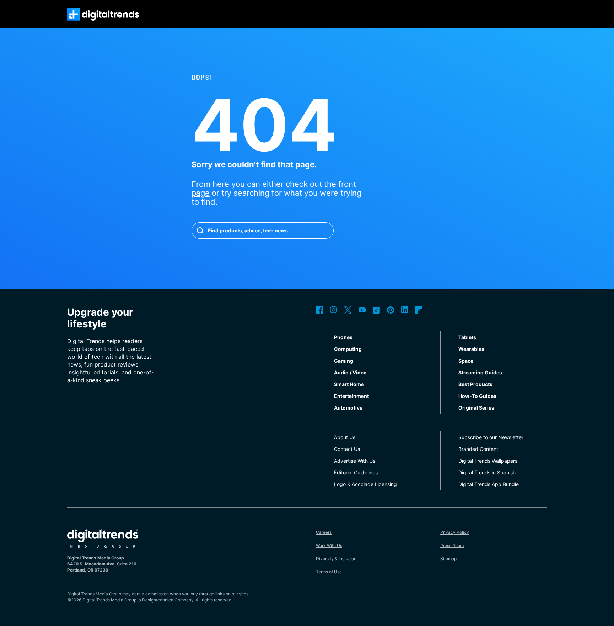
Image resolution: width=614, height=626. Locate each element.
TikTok (376, 310)
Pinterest (390, 310)
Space (465, 361)
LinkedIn (404, 310)
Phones (343, 337)
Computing (348, 349)
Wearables (471, 349)
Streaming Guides (480, 372)
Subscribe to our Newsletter (490, 437)
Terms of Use (329, 571)
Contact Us (347, 449)
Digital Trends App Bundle (488, 484)
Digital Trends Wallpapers (487, 461)
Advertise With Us (354, 461)
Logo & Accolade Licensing (365, 484)
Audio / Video (350, 372)
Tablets (467, 337)
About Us (344, 437)
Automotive (348, 408)
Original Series (476, 408)
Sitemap (448, 558)
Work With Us (329, 545)
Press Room (452, 545)
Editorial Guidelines (356, 472)
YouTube (362, 310)
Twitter (347, 310)
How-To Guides (477, 396)
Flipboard (418, 310)
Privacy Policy (454, 532)
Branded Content (478, 449)
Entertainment (351, 396)
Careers (324, 532)
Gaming (343, 361)
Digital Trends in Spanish (487, 472)
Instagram (333, 310)
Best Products (475, 384)
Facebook (319, 310)
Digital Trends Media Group (109, 600)
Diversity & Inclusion (336, 558)
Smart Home (349, 384)
